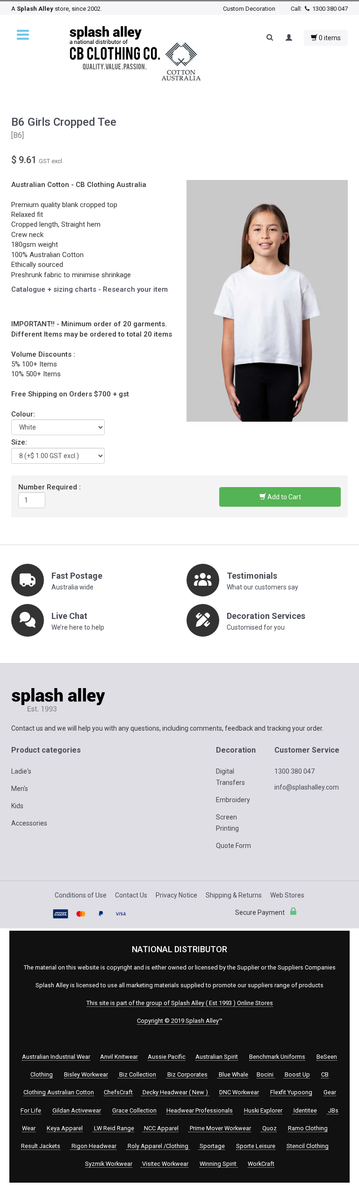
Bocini (266, 1074)
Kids (17, 806)
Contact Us (131, 895)
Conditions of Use (81, 895)
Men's (19, 788)
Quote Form (233, 845)
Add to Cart (283, 497)
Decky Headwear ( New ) (175, 1092)
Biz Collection (137, 1074)
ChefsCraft (118, 1092)
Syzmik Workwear (108, 1163)
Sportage (211, 1145)
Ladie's (21, 771)
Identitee (304, 1110)
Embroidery (233, 800)
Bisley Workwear (86, 1074)
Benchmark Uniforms (277, 1056)
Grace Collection (134, 1110)
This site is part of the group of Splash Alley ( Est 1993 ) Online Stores (179, 1002)
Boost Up (296, 1074)
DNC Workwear (239, 1092)
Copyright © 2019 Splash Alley (178, 1020)
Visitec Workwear (164, 1163)
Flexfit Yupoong (291, 1092)
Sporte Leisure (255, 1145)
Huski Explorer (263, 1110)
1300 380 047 (329, 8)
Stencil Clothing (308, 1145)
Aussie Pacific (167, 1056)
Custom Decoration (249, 8)
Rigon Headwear (93, 1145)
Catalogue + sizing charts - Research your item (89, 289)
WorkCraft (261, 1163)
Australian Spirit (216, 1056)
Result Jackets (40, 1145)
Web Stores (287, 895)
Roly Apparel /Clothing (158, 1145)
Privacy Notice (176, 895)
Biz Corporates (187, 1074)
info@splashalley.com (306, 787)
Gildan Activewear (76, 1110)
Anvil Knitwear (119, 1056)
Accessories (29, 823)
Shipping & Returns (234, 895)
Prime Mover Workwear (219, 1128)
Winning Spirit (219, 1163)
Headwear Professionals (199, 1110)
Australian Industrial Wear (56, 1056)
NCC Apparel (161, 1128)
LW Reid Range (113, 1128)
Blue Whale (232, 1074)
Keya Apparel (65, 1128)
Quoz (269, 1128)
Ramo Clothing (308, 1128)
